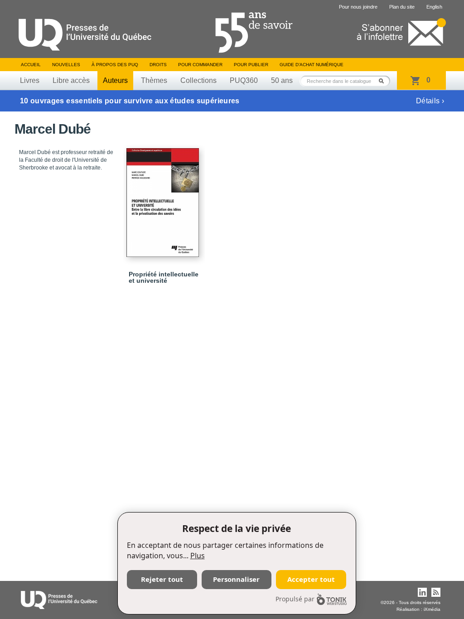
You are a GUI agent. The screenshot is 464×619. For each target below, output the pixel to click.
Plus (197, 556)
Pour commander (200, 64)
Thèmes (154, 80)
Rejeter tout (162, 579)
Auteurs (115, 80)
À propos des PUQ (115, 64)
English (434, 7)
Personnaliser (236, 579)
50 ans (282, 80)
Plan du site (402, 7)
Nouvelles (66, 64)
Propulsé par (295, 599)
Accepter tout (311, 579)
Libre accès (71, 80)
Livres (29, 80)
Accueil (31, 64)
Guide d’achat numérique (311, 64)
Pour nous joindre (358, 7)
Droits (158, 64)
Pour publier (251, 64)
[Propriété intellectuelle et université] (164, 198)
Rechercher (384, 81)
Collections (198, 80)
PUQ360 (244, 80)
